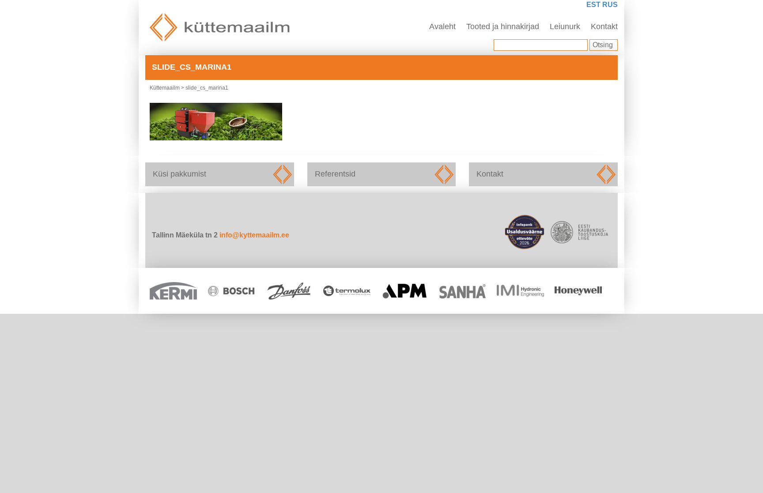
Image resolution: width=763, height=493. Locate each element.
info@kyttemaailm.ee (254, 235)
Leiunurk (565, 26)
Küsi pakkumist (219, 174)
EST (593, 4)
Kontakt (604, 26)
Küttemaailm (165, 88)
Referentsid (381, 174)
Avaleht (442, 26)
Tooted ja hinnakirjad (502, 26)
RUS (610, 4)
